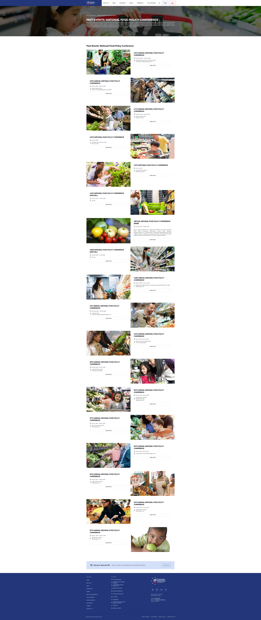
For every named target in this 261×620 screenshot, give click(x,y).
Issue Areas (89, 588)
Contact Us (89, 608)
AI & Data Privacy (117, 579)
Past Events (93, 15)
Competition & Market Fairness (119, 582)
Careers (88, 605)
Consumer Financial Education (118, 585)
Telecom (115, 605)
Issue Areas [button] (122, 2)
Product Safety (117, 608)
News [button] (114, 2)
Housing (115, 596)
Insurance (115, 599)
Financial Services (118, 591)
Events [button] (131, 2)
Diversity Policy (171, 616)
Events (88, 591)
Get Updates (172, 3)
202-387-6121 (157, 598)
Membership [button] (140, 2)
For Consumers (90, 597)
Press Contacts (146, 616)
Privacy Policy (162, 616)
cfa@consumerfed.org (160, 599)
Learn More (153, 65)
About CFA (89, 582)
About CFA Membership (92, 594)
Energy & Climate (117, 588)
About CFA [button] (106, 2)
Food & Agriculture (118, 593)
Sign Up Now (166, 565)
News (87, 585)
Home (87, 15)
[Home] (94, 3)
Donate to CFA (165, 3)
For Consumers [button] (151, 2)
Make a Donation (90, 600)
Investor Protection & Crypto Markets (119, 602)
